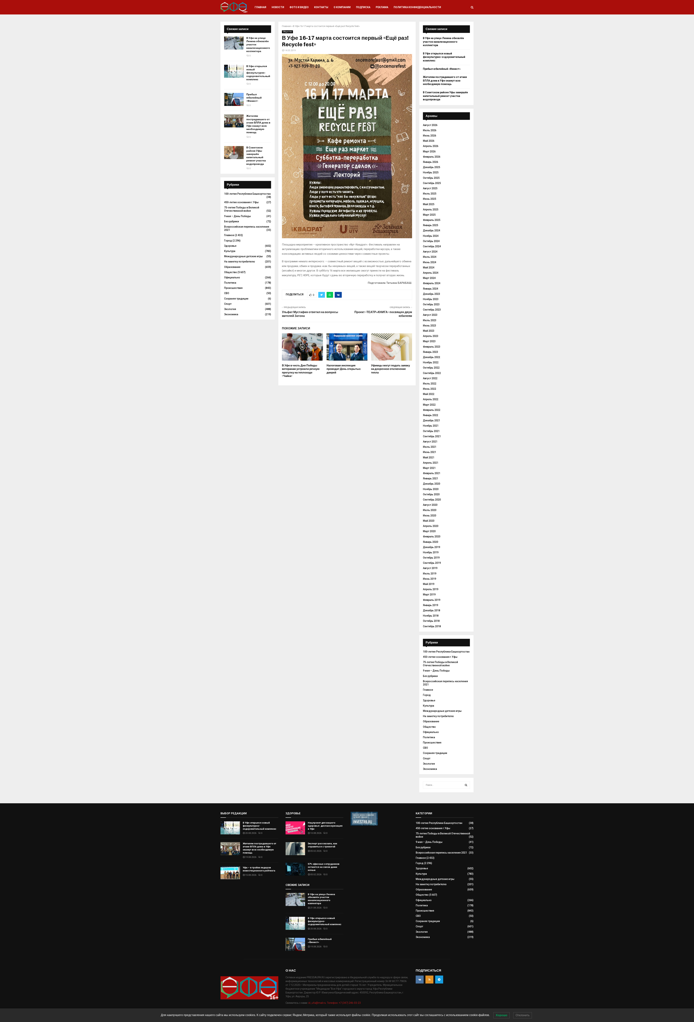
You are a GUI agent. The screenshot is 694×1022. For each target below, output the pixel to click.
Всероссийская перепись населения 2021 (441, 852)
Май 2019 (428, 584)
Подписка (363, 7)
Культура (229, 251)
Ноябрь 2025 (430, 172)
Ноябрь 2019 (430, 552)
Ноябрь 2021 (430, 425)
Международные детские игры (243, 256)
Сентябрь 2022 (432, 373)
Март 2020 (429, 531)
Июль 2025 (429, 193)
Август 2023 (430, 314)
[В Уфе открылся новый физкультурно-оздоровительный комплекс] (234, 71)
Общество (287, 32)
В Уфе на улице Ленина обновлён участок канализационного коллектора (443, 42)
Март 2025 (429, 214)
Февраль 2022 (431, 410)
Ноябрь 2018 (430, 615)
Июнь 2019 (429, 578)
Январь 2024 (430, 288)
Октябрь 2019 (431, 557)
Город (228, 240)
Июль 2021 (429, 446)
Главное (229, 235)
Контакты (321, 7)
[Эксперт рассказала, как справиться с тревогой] (295, 848)
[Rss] (429, 979)
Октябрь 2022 (431, 367)
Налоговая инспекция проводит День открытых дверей (344, 369)
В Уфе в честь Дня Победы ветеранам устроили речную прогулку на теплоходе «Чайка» (301, 371)
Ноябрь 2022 (430, 362)
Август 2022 (430, 378)
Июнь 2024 (429, 262)
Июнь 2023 (429, 325)
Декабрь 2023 (431, 293)
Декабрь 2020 (431, 483)
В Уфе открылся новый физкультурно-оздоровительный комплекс (258, 73)
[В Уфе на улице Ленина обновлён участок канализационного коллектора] (234, 43)
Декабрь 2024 (431, 230)
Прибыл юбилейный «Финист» (254, 97)
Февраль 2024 (431, 283)
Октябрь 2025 (431, 177)
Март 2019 (429, 594)
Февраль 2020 (431, 536)
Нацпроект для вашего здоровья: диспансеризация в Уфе (325, 825)
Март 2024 (429, 278)
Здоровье (230, 245)
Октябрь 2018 (431, 620)
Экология (230, 309)
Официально (232, 277)
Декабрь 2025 (431, 167)
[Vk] (420, 979)
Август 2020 (430, 504)
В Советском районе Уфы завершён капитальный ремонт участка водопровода (256, 156)
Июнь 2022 (429, 388)
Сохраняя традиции (236, 298)
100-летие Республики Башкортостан (247, 193)
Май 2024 (428, 267)
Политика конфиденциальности (417, 7)
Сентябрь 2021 (432, 436)
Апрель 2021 (430, 462)
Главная (260, 7)
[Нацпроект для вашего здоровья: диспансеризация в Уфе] (295, 827)
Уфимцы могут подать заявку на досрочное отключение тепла (390, 369)
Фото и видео (299, 7)
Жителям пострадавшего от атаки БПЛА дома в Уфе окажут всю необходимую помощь (258, 124)
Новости (278, 7)
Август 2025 (430, 188)
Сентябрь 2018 (432, 626)
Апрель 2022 (430, 399)
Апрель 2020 (430, 526)
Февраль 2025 (431, 220)
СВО (226, 293)
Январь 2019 (430, 605)
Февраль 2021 (431, 473)
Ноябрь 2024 (430, 235)
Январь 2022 (430, 415)
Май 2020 (428, 520)
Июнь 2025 (429, 198)
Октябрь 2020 (431, 494)
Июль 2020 (429, 510)
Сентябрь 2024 (432, 246)
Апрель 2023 (430, 336)
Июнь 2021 (429, 452)
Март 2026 (429, 151)
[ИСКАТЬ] (466, 785)
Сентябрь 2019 (432, 562)
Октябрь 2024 (431, 241)
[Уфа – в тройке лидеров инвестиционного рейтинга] (230, 872)
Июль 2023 (429, 320)
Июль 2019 (429, 573)
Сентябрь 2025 (432, 183)
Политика (230, 282)
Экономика (231, 314)
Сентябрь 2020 (432, 499)
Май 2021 (428, 457)
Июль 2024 (429, 256)
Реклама (382, 7)
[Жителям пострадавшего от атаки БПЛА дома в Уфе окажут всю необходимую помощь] (234, 120)
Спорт (228, 303)
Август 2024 (430, 251)
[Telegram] (439, 979)
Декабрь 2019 (431, 547)
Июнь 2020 (429, 515)
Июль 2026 (429, 130)
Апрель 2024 (430, 272)
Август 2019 (430, 568)
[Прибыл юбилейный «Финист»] (234, 99)
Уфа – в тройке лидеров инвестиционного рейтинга (259, 869)
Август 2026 (430, 125)
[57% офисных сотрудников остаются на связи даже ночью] (295, 869)
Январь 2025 (430, 225)
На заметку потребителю (239, 261)
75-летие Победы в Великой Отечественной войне (241, 209)
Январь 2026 (430, 162)
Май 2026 (428, 140)
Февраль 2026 (431, 156)
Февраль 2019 (431, 599)
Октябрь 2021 (431, 431)
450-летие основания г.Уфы (241, 202)
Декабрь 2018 (431, 610)
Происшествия (233, 287)
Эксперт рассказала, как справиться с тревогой (322, 845)
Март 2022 (429, 404)
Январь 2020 (430, 541)
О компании (342, 7)
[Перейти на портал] (364, 824)
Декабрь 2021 (431, 420)
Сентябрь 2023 (432, 309)
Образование (232, 267)
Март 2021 (429, 468)
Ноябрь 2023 (430, 299)
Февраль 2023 (431, 346)
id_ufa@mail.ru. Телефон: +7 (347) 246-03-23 (334, 1002)
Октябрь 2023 (431, 304)
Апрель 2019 (430, 589)
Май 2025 (428, 204)
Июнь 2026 (429, 135)
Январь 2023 (430, 351)
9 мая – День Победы (237, 216)
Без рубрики (231, 221)
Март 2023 (429, 341)
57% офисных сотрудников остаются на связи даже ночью (323, 867)
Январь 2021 (430, 478)
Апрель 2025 (430, 209)
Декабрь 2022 (431, 357)
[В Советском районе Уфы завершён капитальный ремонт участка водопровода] (234, 152)
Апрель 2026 (430, 146)
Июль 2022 (429, 383)
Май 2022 (428, 394)
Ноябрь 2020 (430, 489)
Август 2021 (430, 441)
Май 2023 (428, 330)
